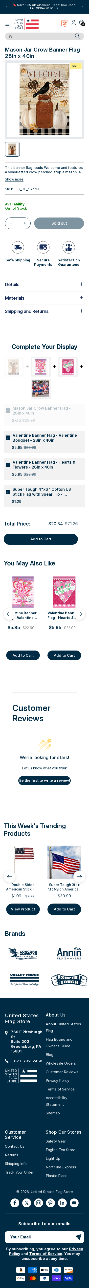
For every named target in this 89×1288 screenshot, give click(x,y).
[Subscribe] (78, 1237)
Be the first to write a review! (44, 780)
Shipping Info (16, 1163)
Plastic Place (56, 1175)
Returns (11, 1155)
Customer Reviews (62, 1072)
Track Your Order (19, 1172)
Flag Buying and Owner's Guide (59, 1042)
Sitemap (53, 1113)
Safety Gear (56, 1141)
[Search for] (77, 36)
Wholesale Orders (61, 1063)
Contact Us (14, 1146)
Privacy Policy (57, 1080)
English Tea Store (60, 1149)
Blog (49, 1054)
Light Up (53, 1158)
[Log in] (73, 24)
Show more (14, 179)
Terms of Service (60, 1089)
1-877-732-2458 (26, 1061)
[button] (7, 24)
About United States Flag (63, 1027)
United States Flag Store (52, 1191)
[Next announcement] (82, 6)
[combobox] (39, 36)
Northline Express (61, 1167)
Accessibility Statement (56, 1101)
